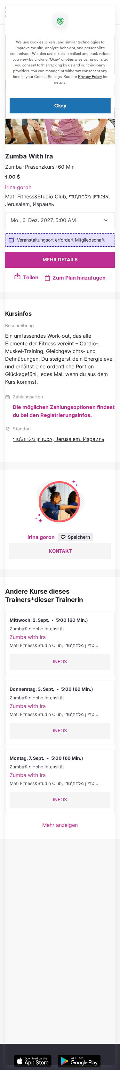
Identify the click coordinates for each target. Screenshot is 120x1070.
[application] (60, 535)
